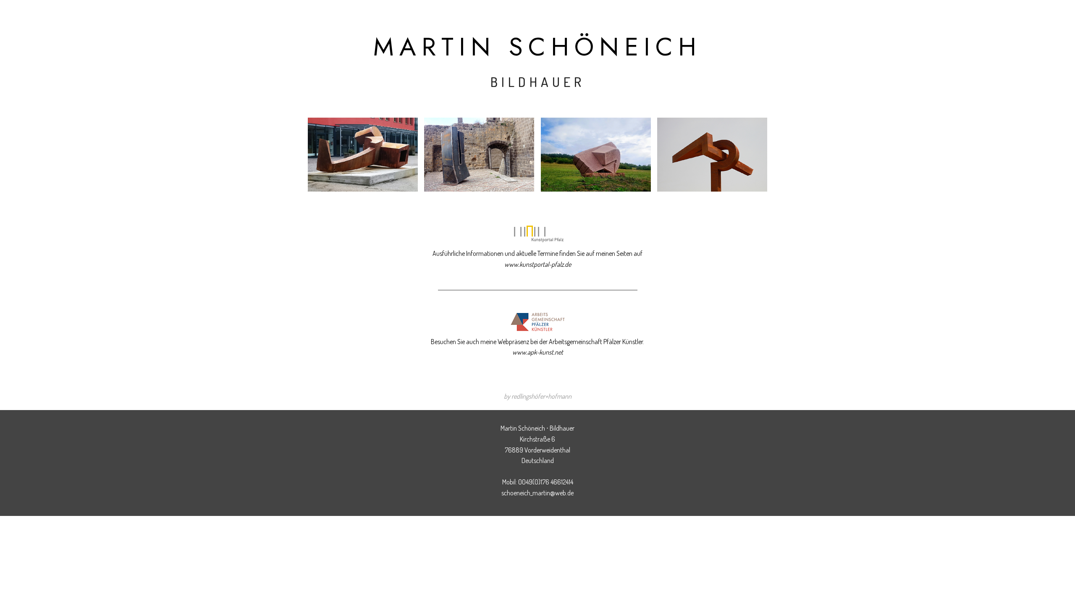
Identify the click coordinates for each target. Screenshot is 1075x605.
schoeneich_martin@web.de (537, 493)
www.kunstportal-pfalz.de (537, 264)
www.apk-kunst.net (537, 352)
